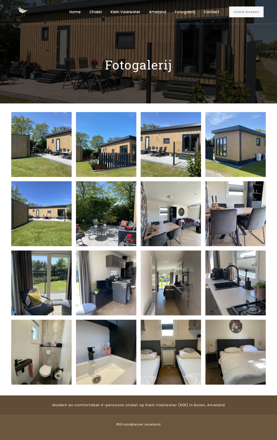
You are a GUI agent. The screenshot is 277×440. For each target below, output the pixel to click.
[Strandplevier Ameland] (22, 12)
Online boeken (246, 12)
